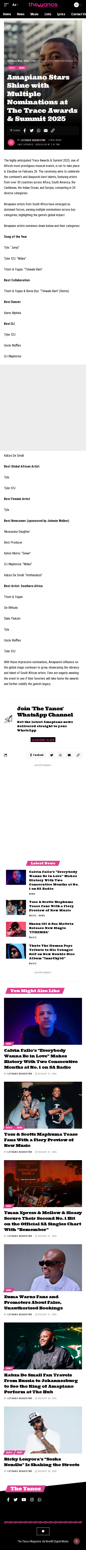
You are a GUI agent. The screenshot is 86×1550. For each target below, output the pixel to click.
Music (33, 915)
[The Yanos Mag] (43, 5)
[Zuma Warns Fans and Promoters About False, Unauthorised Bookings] (43, 1267)
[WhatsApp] (39, 1499)
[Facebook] (8, 1499)
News (22, 68)
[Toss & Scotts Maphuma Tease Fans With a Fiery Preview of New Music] (16, 907)
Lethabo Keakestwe (33, 140)
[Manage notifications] (76, 1541)
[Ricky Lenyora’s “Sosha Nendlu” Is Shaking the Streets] (43, 1430)
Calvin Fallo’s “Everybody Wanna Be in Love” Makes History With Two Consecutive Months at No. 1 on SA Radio (54, 880)
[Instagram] (32, 1499)
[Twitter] (16, 1499)
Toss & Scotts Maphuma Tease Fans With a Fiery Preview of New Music (51, 906)
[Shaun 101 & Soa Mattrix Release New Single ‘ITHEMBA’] (16, 929)
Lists (12, 68)
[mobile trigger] (7, 4)
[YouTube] (24, 1499)
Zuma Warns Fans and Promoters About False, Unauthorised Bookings (33, 1302)
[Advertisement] (43, 408)
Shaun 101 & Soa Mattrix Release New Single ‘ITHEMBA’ (51, 928)
